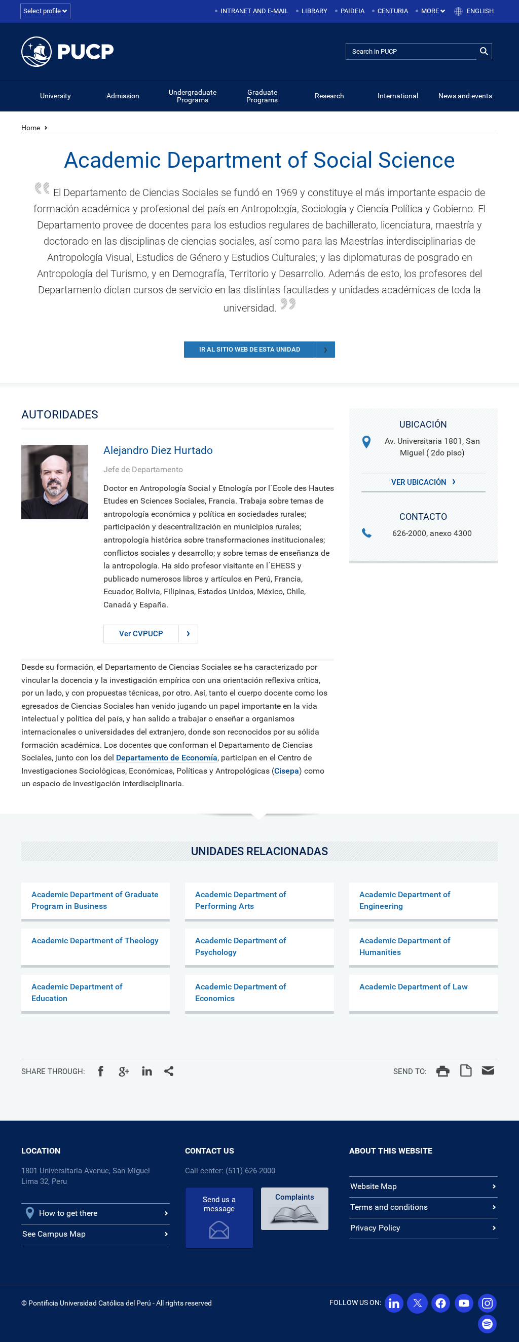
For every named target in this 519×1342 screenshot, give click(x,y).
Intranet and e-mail (254, 11)
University (55, 96)
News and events (465, 96)
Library (314, 11)
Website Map (373, 1186)
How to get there (68, 1213)
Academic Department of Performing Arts (240, 900)
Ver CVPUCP (141, 633)
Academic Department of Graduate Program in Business (95, 900)
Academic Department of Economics (240, 992)
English (480, 11)
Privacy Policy (375, 1228)
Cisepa (286, 771)
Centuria (393, 11)
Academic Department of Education (77, 992)
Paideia (352, 11)
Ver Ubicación (420, 482)
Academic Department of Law (413, 986)
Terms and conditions (389, 1207)
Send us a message (219, 1204)
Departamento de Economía (166, 757)
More (430, 11)
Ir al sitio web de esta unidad (250, 349)
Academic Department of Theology (95, 940)
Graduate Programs (262, 96)
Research (329, 96)
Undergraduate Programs (192, 96)
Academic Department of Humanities (405, 946)
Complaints (294, 1197)
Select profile (42, 11)
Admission (122, 96)
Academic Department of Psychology (240, 946)
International (398, 96)
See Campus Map (54, 1234)
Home (30, 128)
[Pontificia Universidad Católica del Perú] (67, 51)
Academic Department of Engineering (405, 900)
